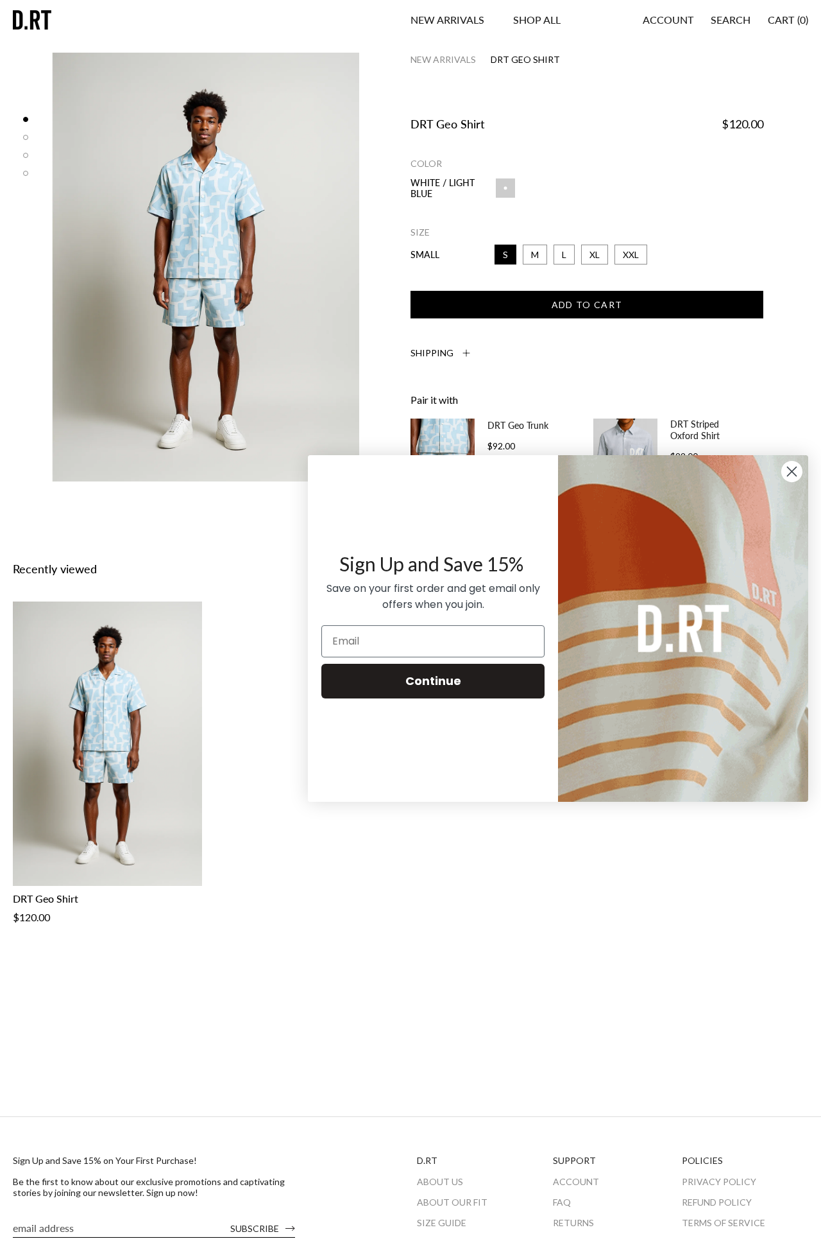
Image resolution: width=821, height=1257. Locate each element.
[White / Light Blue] (192, 875)
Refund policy (717, 1202)
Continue (433, 681)
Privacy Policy (719, 1181)
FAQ (562, 1202)
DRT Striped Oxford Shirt (695, 430)
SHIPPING (431, 352)
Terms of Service (723, 1222)
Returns (573, 1222)
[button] (537, 20)
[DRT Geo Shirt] (107, 744)
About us (440, 1181)
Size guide (441, 1222)
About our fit (452, 1202)
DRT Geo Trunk (517, 425)
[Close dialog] (792, 471)
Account (576, 1181)
